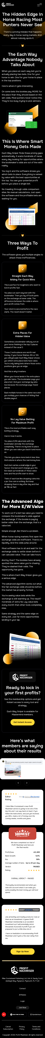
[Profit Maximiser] (8, 5)
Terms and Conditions (36, 1028)
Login (22, 1001)
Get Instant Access (23, 722)
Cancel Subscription (8, 1028)
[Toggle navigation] (39, 5)
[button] (26, 783)
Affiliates (22, 995)
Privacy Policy (22, 1028)
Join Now (22, 1008)
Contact (22, 989)
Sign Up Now (22, 951)
